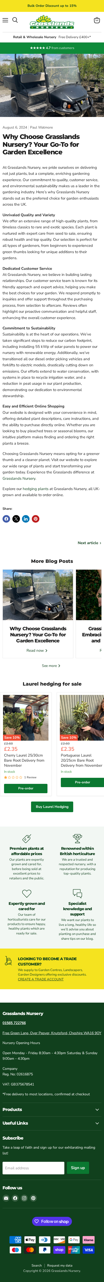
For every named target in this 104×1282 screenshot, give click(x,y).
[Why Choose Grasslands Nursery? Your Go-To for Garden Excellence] (38, 595)
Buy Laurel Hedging (52, 806)
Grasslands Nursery (19, 478)
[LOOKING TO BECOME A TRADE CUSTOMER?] (52, 969)
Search (37, 1265)
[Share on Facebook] (6, 519)
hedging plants (35, 488)
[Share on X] (16, 519)
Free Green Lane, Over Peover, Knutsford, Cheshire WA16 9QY (52, 1033)
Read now (36, 650)
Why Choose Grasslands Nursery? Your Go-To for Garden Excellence (38, 635)
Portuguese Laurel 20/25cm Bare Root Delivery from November (81, 760)
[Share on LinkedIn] (26, 519)
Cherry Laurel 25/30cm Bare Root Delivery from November (24, 760)
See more (50, 665)
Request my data (59, 1265)
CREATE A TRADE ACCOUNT (41, 979)
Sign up (78, 1168)
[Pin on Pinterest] (35, 519)
